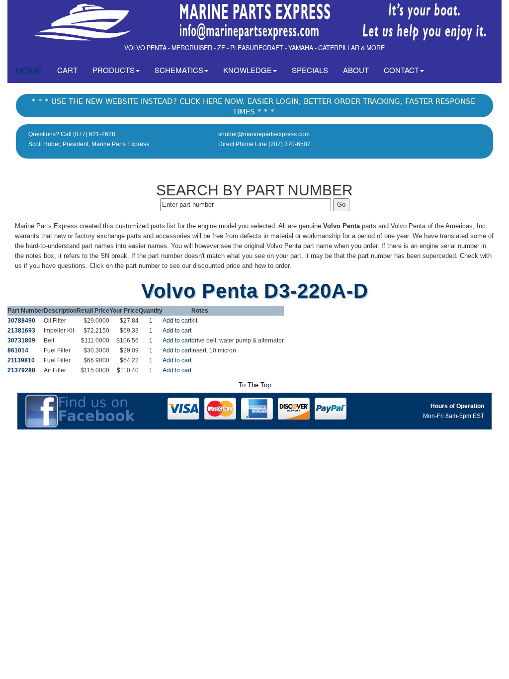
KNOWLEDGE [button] (247, 70)
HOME (28, 70)
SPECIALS (310, 70)
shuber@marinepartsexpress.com (264, 134)
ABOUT (356, 70)
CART (71, 69)
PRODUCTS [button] (113, 70)
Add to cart (177, 320)
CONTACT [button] (401, 70)
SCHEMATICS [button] (179, 70)
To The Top (255, 385)
